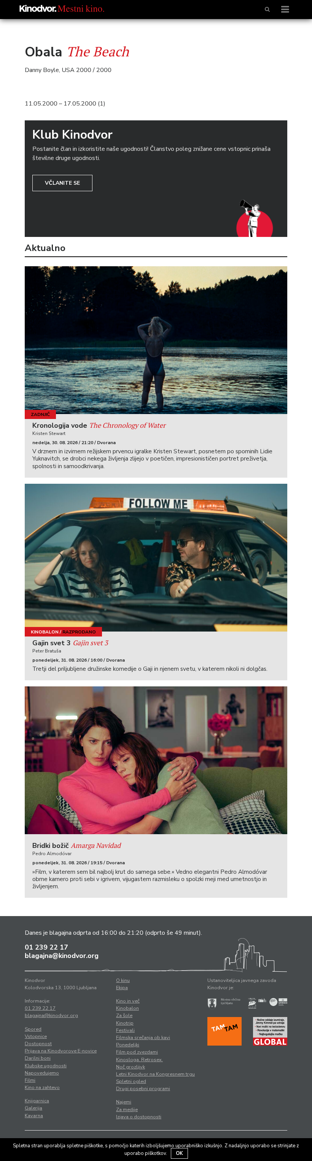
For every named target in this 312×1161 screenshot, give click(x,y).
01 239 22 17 (46, 947)
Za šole (124, 1015)
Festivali (125, 1030)
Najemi (123, 1102)
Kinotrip (125, 1023)
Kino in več (128, 1001)
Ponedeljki (127, 1044)
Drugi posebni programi (143, 1088)
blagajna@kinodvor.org (62, 955)
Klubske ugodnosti (46, 1065)
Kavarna (34, 1115)
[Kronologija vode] (156, 340)
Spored (33, 1029)
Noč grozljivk (130, 1066)
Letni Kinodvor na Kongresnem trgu (155, 1074)
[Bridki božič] (156, 760)
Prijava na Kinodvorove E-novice (61, 1050)
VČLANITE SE (62, 183)
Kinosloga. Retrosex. (139, 1059)
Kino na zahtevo (42, 1087)
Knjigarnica (37, 1100)
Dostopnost (38, 1043)
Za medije (127, 1109)
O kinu (123, 980)
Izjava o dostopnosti (138, 1116)
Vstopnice (36, 1036)
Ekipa (122, 987)
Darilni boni (38, 1058)
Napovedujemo (42, 1073)
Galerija (33, 1108)
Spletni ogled (131, 1081)
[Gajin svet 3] (156, 558)
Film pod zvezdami (137, 1052)
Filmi (30, 1080)
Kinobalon (45, 632)
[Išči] (267, 9)
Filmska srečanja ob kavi (143, 1037)
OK (179, 1153)
